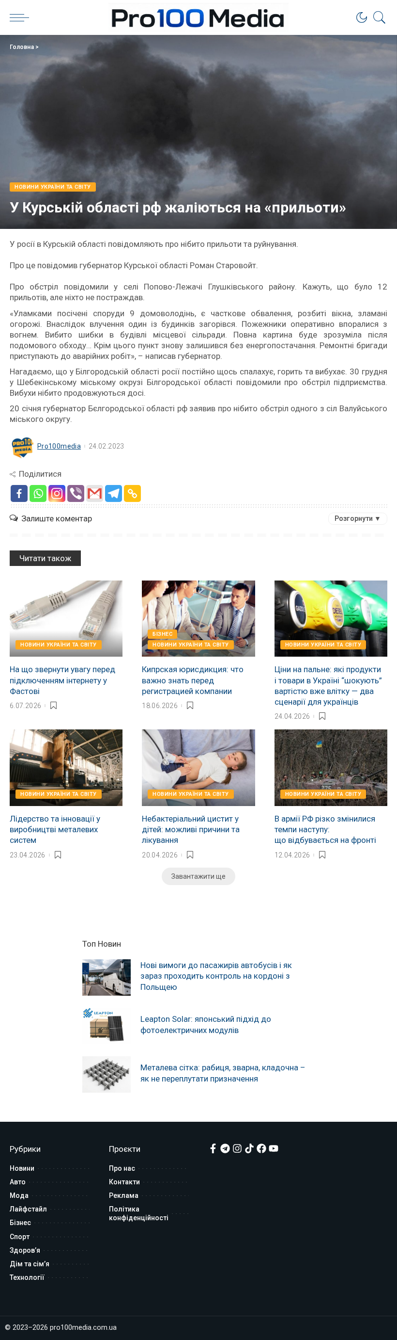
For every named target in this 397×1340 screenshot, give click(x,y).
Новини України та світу (53, 187)
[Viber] (75, 493)
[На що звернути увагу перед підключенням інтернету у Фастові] (66, 619)
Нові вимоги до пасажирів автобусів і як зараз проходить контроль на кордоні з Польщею (216, 975)
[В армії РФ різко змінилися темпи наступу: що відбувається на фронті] (331, 767)
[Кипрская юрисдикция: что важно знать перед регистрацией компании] (198, 619)
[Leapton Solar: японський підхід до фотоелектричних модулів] (106, 1026)
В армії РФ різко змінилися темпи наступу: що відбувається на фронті (325, 829)
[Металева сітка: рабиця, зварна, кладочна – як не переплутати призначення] (106, 1074)
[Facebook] (19, 493)
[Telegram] (113, 493)
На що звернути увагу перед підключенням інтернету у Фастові (62, 679)
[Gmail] (94, 493)
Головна (22, 47)
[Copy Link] (132, 493)
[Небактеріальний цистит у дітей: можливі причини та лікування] (198, 767)
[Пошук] (377, 17)
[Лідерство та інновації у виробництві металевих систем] (66, 767)
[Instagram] (56, 493)
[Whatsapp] (38, 493)
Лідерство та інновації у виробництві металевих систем (55, 829)
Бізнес (162, 634)
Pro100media (59, 446)
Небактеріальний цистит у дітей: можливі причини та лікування (191, 829)
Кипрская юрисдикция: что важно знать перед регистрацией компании (193, 679)
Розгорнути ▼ (358, 518)
